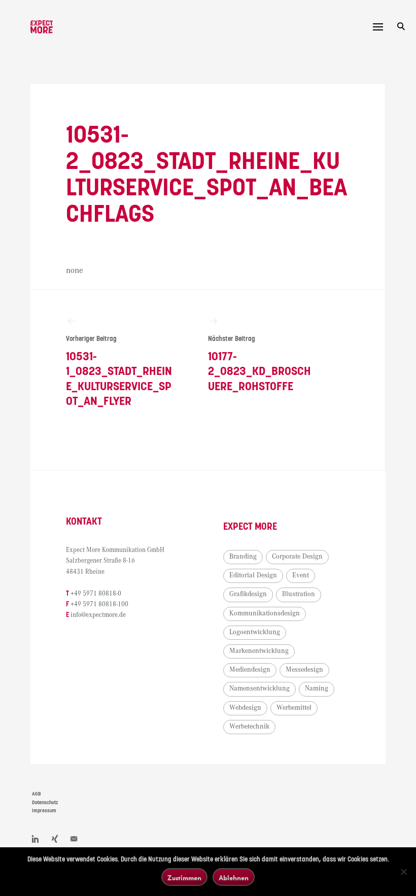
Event (300, 575)
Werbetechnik (249, 726)
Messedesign (304, 669)
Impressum (44, 810)
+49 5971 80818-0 (96, 594)
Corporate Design (297, 556)
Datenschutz (45, 802)
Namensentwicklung (259, 688)
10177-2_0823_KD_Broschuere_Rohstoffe (259, 364)
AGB (36, 794)
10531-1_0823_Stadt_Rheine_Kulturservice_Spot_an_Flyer (119, 371)
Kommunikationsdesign (264, 613)
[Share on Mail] (74, 839)
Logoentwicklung (254, 632)
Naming (316, 688)
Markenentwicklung (259, 650)
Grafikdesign (248, 594)
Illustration (298, 594)
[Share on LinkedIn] (35, 839)
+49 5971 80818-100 (99, 604)
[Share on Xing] (55, 839)
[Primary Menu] (378, 27)
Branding (243, 556)
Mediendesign (249, 669)
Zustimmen (184, 877)
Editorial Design (253, 575)
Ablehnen (234, 877)
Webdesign (245, 707)
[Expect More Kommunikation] (41, 26)
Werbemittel (293, 707)
